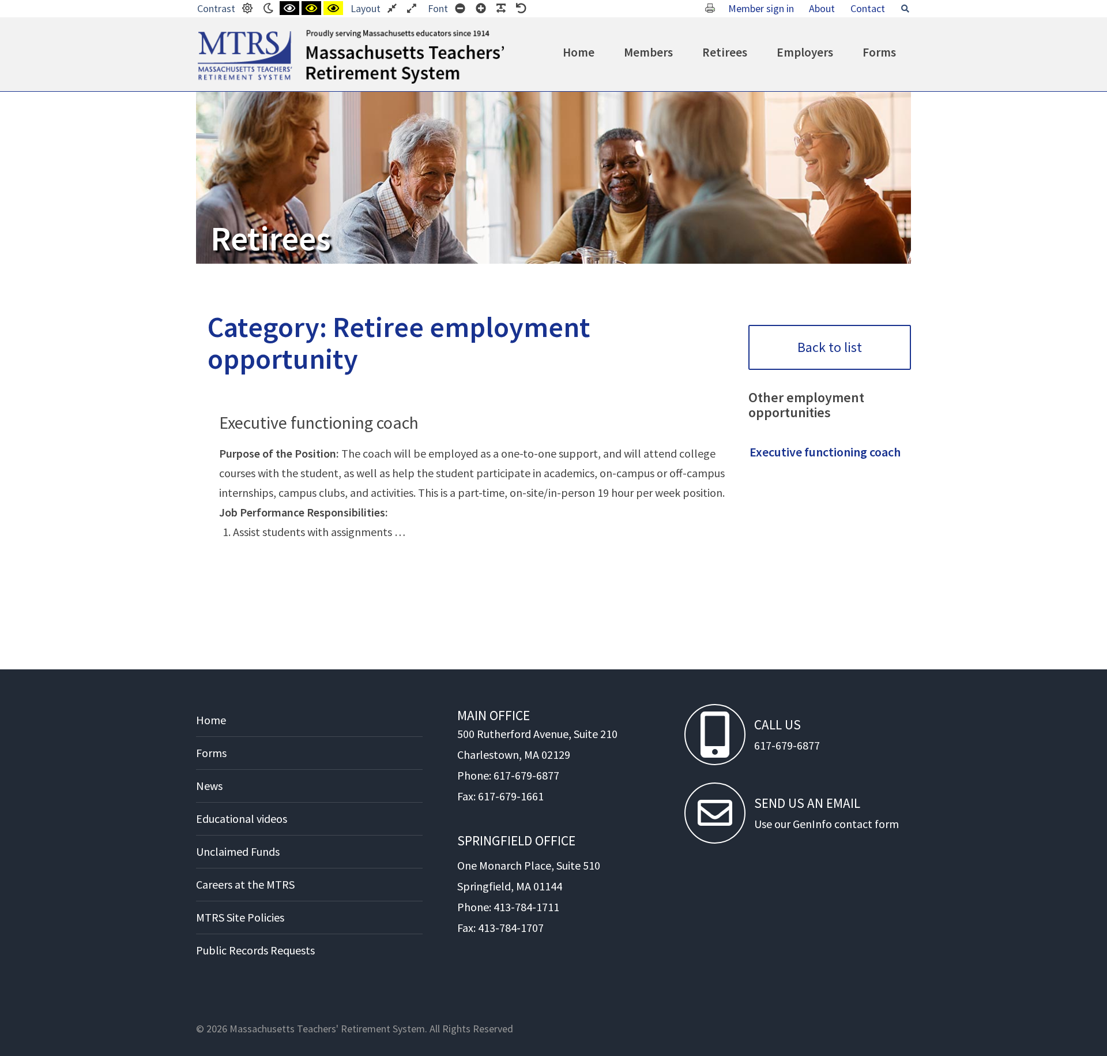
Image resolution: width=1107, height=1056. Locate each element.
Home (578, 52)
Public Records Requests (255, 950)
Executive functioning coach (319, 422)
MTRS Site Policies (240, 917)
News (209, 785)
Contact (867, 8)
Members (648, 52)
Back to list (829, 347)
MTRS (210, 34)
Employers (805, 52)
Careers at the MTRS (245, 884)
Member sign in (761, 8)
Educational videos (241, 818)
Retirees (724, 52)
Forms (879, 52)
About (822, 8)
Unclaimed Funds (238, 851)
